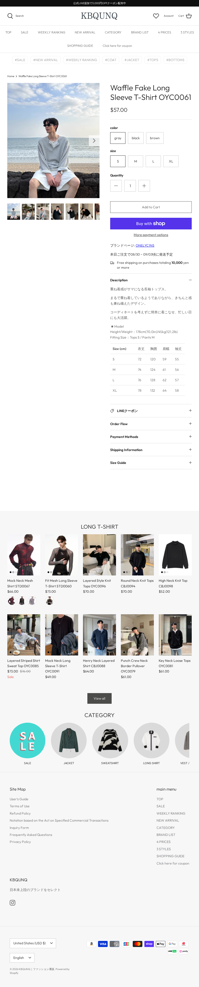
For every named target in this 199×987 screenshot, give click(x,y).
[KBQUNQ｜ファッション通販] (99, 16)
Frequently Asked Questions (31, 835)
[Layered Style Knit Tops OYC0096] (99, 554)
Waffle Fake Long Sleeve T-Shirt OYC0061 (42, 76)
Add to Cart (151, 207)
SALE (24, 32)
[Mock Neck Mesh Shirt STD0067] (23, 554)
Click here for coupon (117, 46)
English (18, 957)
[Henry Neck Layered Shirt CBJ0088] (99, 634)
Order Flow (119, 424)
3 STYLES (187, 32)
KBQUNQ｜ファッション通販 (36, 969)
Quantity (116, 175)
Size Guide (118, 463)
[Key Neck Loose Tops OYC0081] (175, 634)
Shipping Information (126, 450)
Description (119, 280)
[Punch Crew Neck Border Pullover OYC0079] (137, 634)
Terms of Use (20, 806)
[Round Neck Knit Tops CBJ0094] (137, 554)
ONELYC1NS (145, 245)
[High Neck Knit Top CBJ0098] (175, 554)
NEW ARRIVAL (85, 32)
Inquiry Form (19, 827)
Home (10, 76)
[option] (53, 140)
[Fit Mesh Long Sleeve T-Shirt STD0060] (61, 554)
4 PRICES (164, 32)
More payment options (151, 235)
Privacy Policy (20, 842)
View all (99, 698)
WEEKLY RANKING (51, 32)
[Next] (94, 140)
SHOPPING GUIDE (80, 46)
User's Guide (19, 799)
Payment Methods (124, 437)
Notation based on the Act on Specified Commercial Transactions (59, 820)
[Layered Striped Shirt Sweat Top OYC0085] (23, 634)
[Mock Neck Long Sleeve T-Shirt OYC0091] (61, 634)
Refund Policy (20, 813)
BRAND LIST (140, 32)
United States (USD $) (29, 943)
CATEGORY (113, 32)
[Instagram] (12, 903)
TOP (8, 32)
